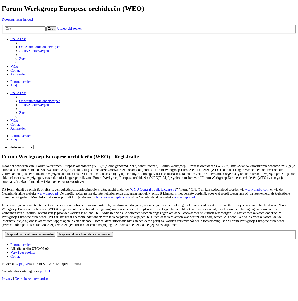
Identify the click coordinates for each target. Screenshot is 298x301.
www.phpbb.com (257, 189)
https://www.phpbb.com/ (113, 197)
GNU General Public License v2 (153, 189)
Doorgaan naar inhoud (17, 19)
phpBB (24, 264)
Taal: (5, 147)
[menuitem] (39, 47)
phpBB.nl (46, 271)
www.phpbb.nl (47, 193)
